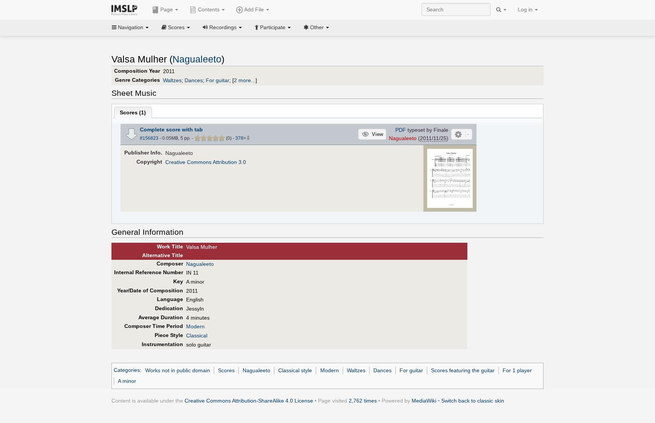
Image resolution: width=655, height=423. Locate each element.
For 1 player (517, 370)
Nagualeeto (196, 59)
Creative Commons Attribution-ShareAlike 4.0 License (249, 401)
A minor (127, 381)
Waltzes (172, 80)
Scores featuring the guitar (463, 370)
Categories (127, 370)
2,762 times (363, 401)
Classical (196, 335)
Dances (194, 80)
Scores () (133, 112)
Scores (226, 370)
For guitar (217, 80)
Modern (195, 326)
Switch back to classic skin (472, 401)
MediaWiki (424, 401)
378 (239, 138)
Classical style (295, 370)
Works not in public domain (177, 370)
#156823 (149, 138)
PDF (400, 130)
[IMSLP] (126, 9)
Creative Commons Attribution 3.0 (205, 162)
